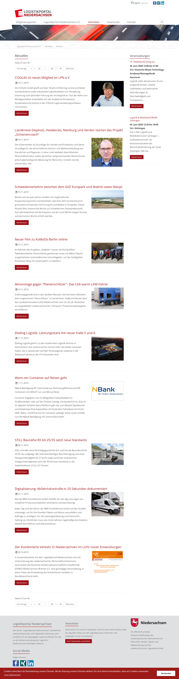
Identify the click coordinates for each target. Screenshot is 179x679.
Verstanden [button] (166, 673)
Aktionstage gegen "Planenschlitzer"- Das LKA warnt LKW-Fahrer (61, 284)
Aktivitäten (94, 22)
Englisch (144, 3)
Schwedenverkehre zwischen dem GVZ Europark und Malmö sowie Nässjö (68, 187)
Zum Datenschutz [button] (12, 675)
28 (52, 68)
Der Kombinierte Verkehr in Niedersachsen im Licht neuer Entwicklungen (68, 547)
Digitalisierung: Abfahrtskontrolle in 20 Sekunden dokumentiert (61, 488)
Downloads (113, 22)
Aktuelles (59, 46)
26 (39, 68)
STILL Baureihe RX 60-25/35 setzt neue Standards (51, 440)
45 (60, 68)
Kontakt (131, 22)
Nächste (70, 68)
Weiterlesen (22, 113)
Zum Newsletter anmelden (78, 641)
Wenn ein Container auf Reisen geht (41, 378)
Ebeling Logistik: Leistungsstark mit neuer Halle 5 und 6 (55, 333)
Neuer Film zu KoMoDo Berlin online (41, 239)
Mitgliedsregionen (26, 22)
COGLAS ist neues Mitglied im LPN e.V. (42, 77)
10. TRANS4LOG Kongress (142, 61)
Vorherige (22, 68)
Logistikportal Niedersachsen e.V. (62, 22)
